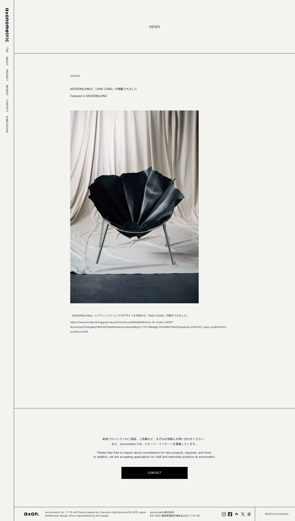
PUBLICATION (7, 124)
